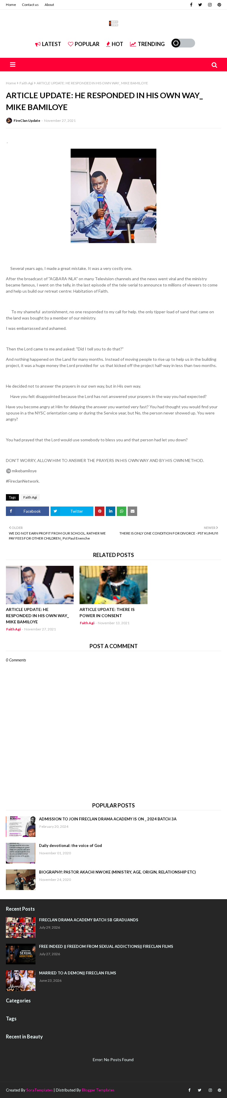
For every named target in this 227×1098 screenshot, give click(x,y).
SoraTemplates (39, 1090)
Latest (51, 44)
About (49, 4)
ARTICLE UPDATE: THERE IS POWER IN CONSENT (107, 612)
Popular (87, 44)
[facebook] (191, 4)
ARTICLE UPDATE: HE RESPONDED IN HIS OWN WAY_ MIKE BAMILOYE (37, 615)
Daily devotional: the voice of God (70, 845)
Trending (151, 44)
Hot (117, 44)
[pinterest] (218, 4)
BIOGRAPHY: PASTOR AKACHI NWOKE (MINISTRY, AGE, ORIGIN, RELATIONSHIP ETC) (117, 872)
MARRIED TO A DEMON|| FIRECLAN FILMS (77, 973)
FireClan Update (27, 120)
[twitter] (200, 4)
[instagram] (210, 4)
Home (11, 4)
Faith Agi (26, 83)
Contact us (30, 4)
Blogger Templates (98, 1090)
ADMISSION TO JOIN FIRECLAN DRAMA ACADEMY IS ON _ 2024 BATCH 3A (107, 819)
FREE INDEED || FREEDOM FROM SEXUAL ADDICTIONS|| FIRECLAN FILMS (106, 946)
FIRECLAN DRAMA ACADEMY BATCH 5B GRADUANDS (88, 919)
